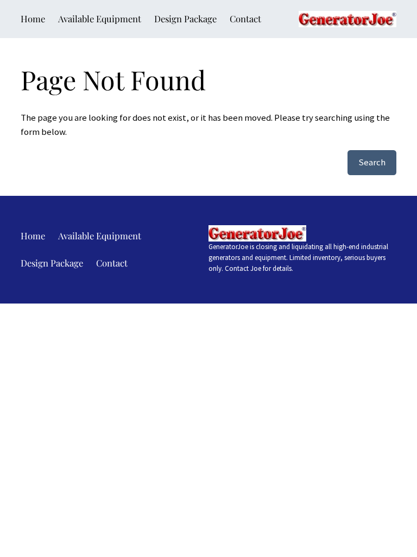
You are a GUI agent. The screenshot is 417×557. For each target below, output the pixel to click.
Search (372, 162)
